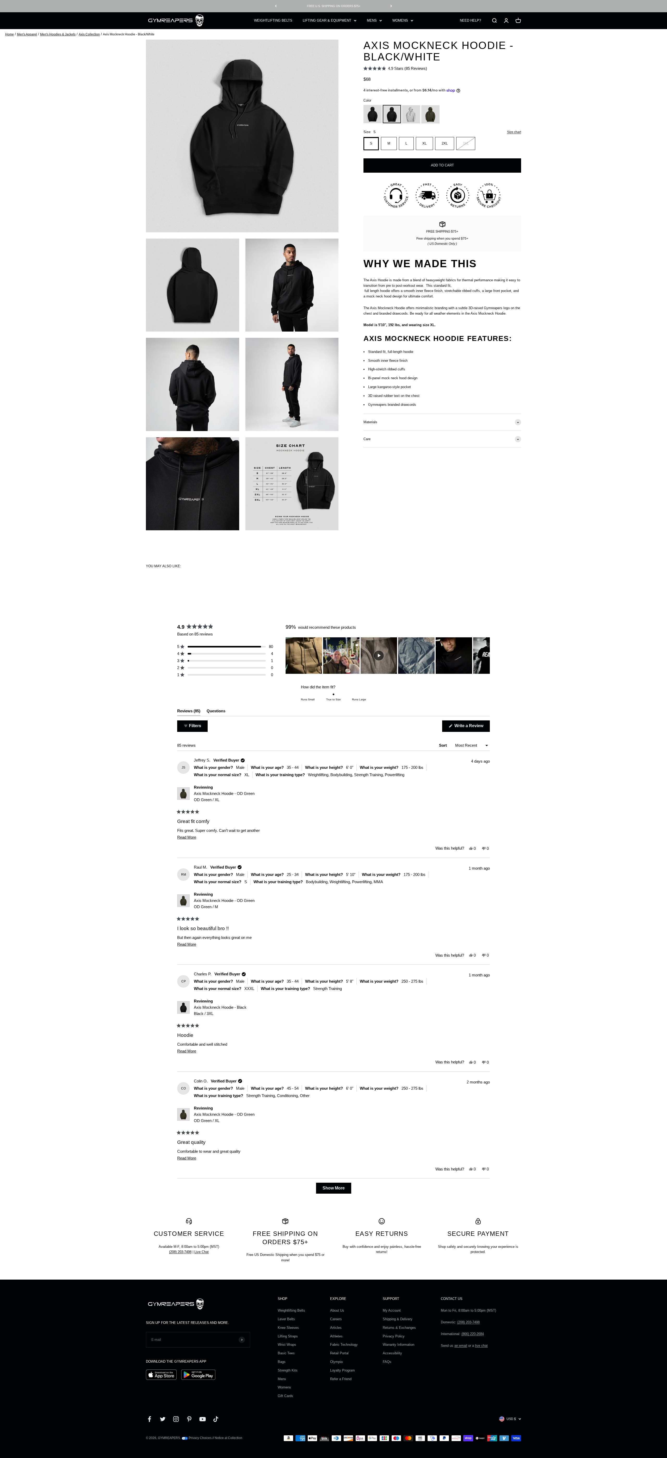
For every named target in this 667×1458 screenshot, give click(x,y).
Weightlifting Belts (291, 1310)
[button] (395, 68)
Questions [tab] (216, 712)
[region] (388, 655)
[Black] (372, 114)
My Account (392, 1310)
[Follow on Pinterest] (189, 1419)
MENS (372, 20)
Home (9, 34)
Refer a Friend (340, 1379)
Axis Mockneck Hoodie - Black (220, 1010)
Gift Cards (285, 1396)
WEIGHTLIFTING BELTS (273, 20)
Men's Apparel (27, 34)
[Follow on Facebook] (149, 1419)
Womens (284, 1387)
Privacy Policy (394, 1336)
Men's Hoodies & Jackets (58, 34)
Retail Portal (339, 1353)
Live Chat (201, 1252)
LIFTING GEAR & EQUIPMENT (327, 20)
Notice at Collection (228, 1438)
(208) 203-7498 (180, 1252)
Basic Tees (286, 1353)
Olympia (336, 1362)
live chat (481, 1346)
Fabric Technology (344, 1345)
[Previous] (276, 6)
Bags (282, 1362)
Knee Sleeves (288, 1328)
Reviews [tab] (188, 712)
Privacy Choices (200, 1438)
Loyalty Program (342, 1370)
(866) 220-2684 (472, 1334)
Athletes (336, 1336)
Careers (336, 1319)
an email (460, 1346)
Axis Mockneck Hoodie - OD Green (224, 796)
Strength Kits (288, 1370)
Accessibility (392, 1353)
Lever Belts (286, 1319)
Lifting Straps (288, 1336)
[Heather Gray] (411, 114)
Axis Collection (89, 34)
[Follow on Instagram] (176, 1419)
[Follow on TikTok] (215, 1419)
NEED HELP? (470, 20)
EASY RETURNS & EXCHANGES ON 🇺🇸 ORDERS (333, 6)
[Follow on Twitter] (162, 1419)
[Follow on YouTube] (202, 1419)
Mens (282, 1379)
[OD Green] (430, 114)
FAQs (387, 1362)
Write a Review (471, 727)
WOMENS (400, 20)
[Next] (391, 6)
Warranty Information (398, 1345)
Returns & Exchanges (399, 1328)
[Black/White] (392, 114)
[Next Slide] (485, 655)
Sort (443, 745)
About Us (337, 1310)
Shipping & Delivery (397, 1319)
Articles (336, 1328)
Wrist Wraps (287, 1345)
